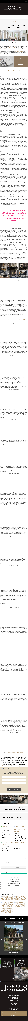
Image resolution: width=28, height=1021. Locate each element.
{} (16, 867)
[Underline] (5, 867)
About (14, 1001)
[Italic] (3, 867)
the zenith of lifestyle (11, 47)
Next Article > (5, 814)
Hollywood (14, 21)
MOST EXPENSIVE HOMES (14, 995)
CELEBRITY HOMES (14, 1000)
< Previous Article (22, 807)
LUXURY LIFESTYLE (14, 998)
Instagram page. (21, 766)
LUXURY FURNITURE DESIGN (14, 997)
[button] (26, 939)
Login (24, 858)
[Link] (15, 867)
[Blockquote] (11, 867)
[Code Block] (13, 867)
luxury (1, 53)
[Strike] (6, 867)
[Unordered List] (10, 867)
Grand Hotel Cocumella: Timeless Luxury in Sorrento (14, 849)
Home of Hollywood (4, 48)
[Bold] (2, 867)
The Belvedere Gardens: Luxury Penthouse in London (7, 835)
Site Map (14, 1004)
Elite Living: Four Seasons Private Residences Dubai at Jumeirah (20, 838)
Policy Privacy (14, 1003)
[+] (18, 867)
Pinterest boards (7, 766)
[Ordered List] (8, 867)
